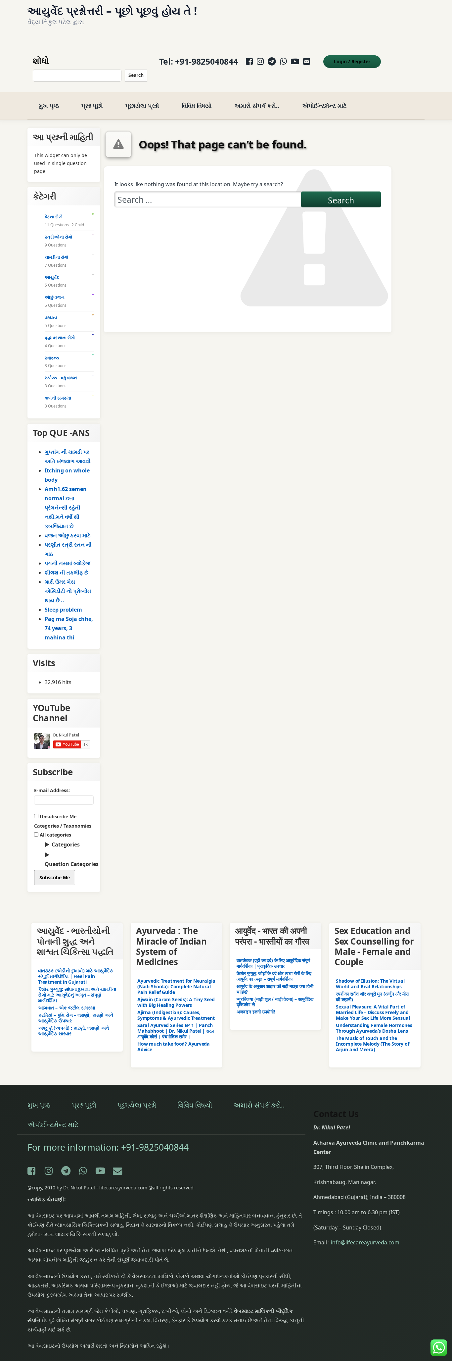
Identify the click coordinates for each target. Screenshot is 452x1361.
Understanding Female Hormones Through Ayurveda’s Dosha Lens (374, 1028)
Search (136, 75)
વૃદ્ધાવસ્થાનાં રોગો (60, 338)
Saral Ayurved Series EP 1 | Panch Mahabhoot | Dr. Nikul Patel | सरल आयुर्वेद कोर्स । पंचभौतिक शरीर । (175, 1030)
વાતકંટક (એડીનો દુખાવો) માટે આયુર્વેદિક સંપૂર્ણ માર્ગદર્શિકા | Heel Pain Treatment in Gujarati (75, 976)
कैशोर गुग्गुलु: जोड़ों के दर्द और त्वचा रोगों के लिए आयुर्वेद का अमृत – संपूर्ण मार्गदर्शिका (274, 976)
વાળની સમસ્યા (58, 398)
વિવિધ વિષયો (196, 105)
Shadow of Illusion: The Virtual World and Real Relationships (370, 984)
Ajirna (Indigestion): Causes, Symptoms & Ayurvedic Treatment (176, 1015)
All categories (54, 835)
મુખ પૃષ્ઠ (49, 105)
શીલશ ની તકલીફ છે (66, 572)
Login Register (352, 61)
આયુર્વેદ (52, 277)
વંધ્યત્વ (51, 317)
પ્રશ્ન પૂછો (92, 105)
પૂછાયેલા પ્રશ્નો (142, 105)
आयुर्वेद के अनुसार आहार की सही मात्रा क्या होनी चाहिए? (275, 989)
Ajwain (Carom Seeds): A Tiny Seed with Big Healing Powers (176, 1002)
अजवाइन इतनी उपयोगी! (256, 1011)
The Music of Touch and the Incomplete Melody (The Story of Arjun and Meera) (372, 1043)
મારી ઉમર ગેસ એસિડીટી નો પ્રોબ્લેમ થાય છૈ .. (68, 591)
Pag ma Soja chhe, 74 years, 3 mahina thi (69, 628)
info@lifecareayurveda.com (365, 1242)
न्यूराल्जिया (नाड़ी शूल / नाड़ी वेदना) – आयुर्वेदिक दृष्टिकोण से (275, 1001)
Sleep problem (63, 609)
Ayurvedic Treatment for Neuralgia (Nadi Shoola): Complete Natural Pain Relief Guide (176, 986)
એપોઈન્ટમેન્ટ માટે (324, 105)
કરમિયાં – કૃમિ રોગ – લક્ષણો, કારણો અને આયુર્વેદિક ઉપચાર (75, 1017)
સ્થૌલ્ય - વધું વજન (61, 378)
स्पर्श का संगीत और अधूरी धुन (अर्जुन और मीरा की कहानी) (372, 997)
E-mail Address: (52, 790)
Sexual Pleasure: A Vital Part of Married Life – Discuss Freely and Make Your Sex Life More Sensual (373, 1012)
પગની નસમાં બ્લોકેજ (67, 563)
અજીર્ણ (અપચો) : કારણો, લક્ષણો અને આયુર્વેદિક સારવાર (73, 1030)
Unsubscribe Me (57, 816)
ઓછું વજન (55, 297)
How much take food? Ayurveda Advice (173, 1046)
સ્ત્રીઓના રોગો (58, 237)
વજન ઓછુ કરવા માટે (67, 535)
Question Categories (72, 864)
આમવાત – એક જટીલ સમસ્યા (66, 1007)
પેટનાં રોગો (54, 217)
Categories (66, 844)
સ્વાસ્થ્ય (52, 358)
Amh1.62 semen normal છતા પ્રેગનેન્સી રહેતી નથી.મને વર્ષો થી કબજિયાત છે (66, 507)
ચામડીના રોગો (56, 257)
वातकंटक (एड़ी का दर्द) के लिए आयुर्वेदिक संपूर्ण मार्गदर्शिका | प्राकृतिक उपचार (273, 963)
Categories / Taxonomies (62, 826)
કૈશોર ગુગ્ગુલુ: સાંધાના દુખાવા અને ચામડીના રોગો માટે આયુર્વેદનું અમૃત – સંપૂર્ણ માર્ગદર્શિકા (77, 994)
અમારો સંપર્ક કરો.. (256, 105)
